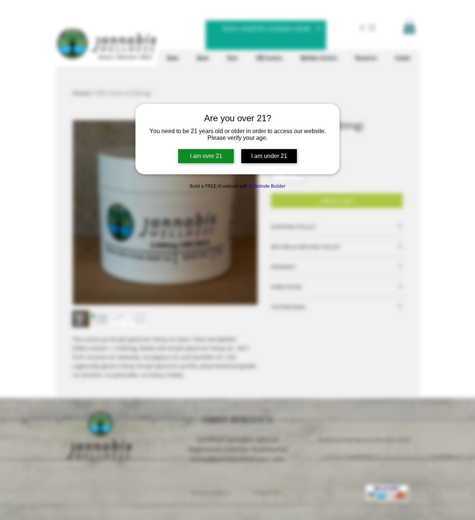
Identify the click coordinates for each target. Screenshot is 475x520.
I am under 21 (269, 156)
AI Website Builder (266, 186)
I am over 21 (206, 156)
